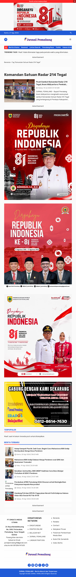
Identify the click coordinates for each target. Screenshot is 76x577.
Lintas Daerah (35, 47)
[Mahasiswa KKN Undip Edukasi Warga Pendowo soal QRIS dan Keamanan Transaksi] (9, 462)
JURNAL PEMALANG (37, 537)
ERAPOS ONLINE (35, 529)
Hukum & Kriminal (69, 47)
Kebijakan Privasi (59, 529)
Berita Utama (14, 47)
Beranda (56, 518)
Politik (58, 47)
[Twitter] (39, 565)
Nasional (24, 47)
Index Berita (57, 543)
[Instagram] (32, 565)
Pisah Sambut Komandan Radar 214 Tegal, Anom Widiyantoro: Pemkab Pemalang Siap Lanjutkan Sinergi (51, 84)
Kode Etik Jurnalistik (60, 539)
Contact (56, 525)
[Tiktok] (43, 565)
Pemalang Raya (48, 47)
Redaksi (56, 522)
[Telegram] (46, 565)
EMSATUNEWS (35, 526)
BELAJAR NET (35, 533)
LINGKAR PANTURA (37, 540)
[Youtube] (36, 565)
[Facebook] (29, 565)
